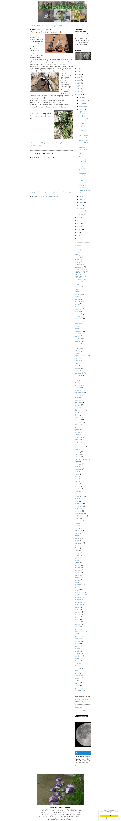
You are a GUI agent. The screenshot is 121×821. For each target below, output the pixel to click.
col (76, 366)
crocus (77, 380)
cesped (77, 346)
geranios (78, 427)
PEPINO (77, 570)
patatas (78, 568)
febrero (82, 211)
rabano (77, 622)
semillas (77, 654)
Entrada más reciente (38, 192)
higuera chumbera (81, 459)
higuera (77, 457)
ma (76, 494)
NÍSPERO (78, 538)
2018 (79, 92)
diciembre (83, 98)
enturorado (79, 393)
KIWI (76, 479)
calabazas (78, 324)
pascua (77, 565)
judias (77, 474)
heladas (78, 445)
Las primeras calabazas (83, 137)
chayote (78, 348)
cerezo (77, 344)
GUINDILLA (79, 435)
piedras (78, 582)
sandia (77, 651)
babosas (78, 292)
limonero (78, 489)
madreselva (79, 496)
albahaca (78, 265)
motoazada (79, 528)
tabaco (77, 661)
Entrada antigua (67, 192)
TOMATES (78, 668)
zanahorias (79, 691)
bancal (77, 299)
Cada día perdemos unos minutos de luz (84, 151)
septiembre (83, 106)
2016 (79, 218)
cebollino (78, 341)
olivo (76, 550)
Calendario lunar (80, 765)
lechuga (77, 486)
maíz (76, 501)
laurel (77, 484)
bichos (77, 304)
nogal (77, 541)
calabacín (78, 319)
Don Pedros (79, 385)
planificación (79, 592)
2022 (79, 80)
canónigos (78, 326)
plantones (78, 597)
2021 (79, 83)
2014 (79, 224)
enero (81, 214)
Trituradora (79, 676)
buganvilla (78, 309)
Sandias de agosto (82, 187)
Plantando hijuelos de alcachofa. (83, 159)
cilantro (78, 351)
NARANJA (78, 531)
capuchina (78, 331)
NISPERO (78, 536)
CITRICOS (78, 361)
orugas (77, 555)
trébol (77, 671)
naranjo (78, 533)
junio (81, 199)
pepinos (78, 573)
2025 (79, 71)
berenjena (78, 302)
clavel (77, 363)
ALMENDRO (79, 277)
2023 (79, 77)
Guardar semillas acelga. (84, 170)
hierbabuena (79, 454)
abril (81, 205)
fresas (77, 415)
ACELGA (78, 255)
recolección (79, 629)
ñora (77, 546)
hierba (77, 452)
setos (77, 658)
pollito (77, 610)
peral (77, 575)
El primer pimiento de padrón (83, 114)
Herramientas (80, 447)
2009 (79, 238)
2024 (79, 74)
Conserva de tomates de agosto (83, 143)
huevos (77, 467)
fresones (78, 417)
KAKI (76, 477)
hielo (76, 449)
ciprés (77, 353)
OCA (76, 548)
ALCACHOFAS (38, 147)
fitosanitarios (79, 410)
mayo (81, 202)
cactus (77, 316)
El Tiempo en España (83, 709)
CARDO (78, 336)
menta (77, 523)
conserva (78, 376)
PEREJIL (78, 578)
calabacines (79, 321)
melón (77, 518)
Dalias (77, 383)
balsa (77, 297)
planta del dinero (81, 595)
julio (80, 196)
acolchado (79, 257)
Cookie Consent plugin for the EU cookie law (109, 818)
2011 (78, 233)
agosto (82, 109)
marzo (81, 208)
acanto (77, 252)
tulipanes (78, 678)
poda (77, 607)
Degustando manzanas (83, 132)
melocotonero (80, 516)
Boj (76, 307)
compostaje (79, 373)
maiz (76, 499)
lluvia (77, 491)
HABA (77, 440)
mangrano (78, 506)
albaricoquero (80, 270)
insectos (78, 469)
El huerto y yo (51, 26)
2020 (79, 86)
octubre (82, 103)
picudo (77, 580)
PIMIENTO (78, 585)
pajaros (78, 558)
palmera (78, 560)
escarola (78, 395)
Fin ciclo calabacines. (83, 182)
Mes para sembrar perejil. (82, 176)
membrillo (78, 521)
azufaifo (78, 289)
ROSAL (77, 644)
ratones (78, 627)
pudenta (78, 614)
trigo (76, 673)
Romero (78, 641)
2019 (79, 89)
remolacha (79, 636)
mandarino (79, 504)
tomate (77, 666)
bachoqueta (79, 294)
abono (77, 250)
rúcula (77, 649)
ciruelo (77, 358)
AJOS (77, 262)
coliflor (77, 368)
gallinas (77, 420)
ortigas (77, 553)
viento (77, 683)
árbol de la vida (81, 279)
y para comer (80, 688)
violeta (77, 686)
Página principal (37, 26)
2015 (79, 221)
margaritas (79, 513)
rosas (77, 646)
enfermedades (80, 390)
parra (77, 563)
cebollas (78, 339)
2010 (79, 236)
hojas (77, 462)
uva (76, 681)
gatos (77, 425)
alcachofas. (79, 275)
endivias (78, 388)
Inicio (54, 192)
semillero (78, 656)
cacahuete (79, 314)
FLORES (77, 412)
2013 (79, 227)
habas (77, 442)
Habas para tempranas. (83, 165)
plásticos (78, 600)
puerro (77, 617)
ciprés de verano (81, 356)
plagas (77, 590)
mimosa (78, 526)
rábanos (78, 624)
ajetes (77, 260)
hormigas (78, 464)
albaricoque (79, 267)
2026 (79, 68)
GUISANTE (78, 437)
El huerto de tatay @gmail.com (81, 700)
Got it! (109, 816)
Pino (76, 587)
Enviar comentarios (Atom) (49, 196)
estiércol (78, 400)
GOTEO (77, 432)
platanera (78, 602)
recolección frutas (81, 632)
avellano (78, 287)
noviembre (83, 100)
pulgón (77, 619)
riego (77, 639)
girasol (77, 430)
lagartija (78, 481)
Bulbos (77, 311)
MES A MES (63, 26)
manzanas (78, 509)
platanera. (78, 605)
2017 (79, 95)
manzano (78, 511)
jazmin (77, 472)
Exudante (78, 403)
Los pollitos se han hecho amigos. (84, 121)
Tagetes (78, 663)
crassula (78, 378)
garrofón (78, 422)
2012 (79, 230)
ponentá (78, 612)
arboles (77, 282)
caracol (78, 334)
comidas (78, 371)
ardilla (77, 284)
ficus (76, 408)
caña (77, 329)
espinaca (78, 398)
